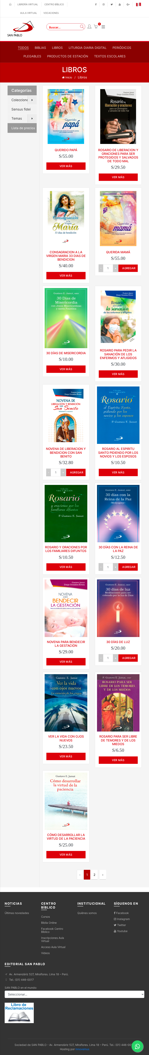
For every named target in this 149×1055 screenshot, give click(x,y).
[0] (96, 27)
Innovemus (82, 1049)
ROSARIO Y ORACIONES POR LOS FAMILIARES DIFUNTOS (66, 549)
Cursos (45, 916)
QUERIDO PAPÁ (66, 150)
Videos (45, 953)
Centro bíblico (54, 4)
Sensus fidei (21, 109)
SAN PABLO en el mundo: (21, 987)
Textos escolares (110, 56)
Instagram (123, 919)
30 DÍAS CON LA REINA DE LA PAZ (118, 549)
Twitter (121, 925)
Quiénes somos (87, 913)
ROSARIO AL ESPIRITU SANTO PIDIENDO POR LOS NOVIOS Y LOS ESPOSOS (118, 452)
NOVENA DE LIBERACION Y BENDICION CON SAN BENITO (66, 452)
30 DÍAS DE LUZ (118, 642)
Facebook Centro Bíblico (52, 930)
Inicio (68, 77)
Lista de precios (23, 128)
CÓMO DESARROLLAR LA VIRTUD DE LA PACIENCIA (66, 836)
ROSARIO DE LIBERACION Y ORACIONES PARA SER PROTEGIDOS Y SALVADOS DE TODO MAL (118, 155)
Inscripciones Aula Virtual (52, 939)
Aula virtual (28, 12)
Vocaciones (51, 12)
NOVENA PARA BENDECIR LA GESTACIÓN (66, 644)
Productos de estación (67, 56)
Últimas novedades (17, 913)
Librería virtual (27, 4)
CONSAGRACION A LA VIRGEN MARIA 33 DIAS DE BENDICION (66, 255)
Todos (23, 48)
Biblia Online (49, 922)
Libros (57, 48)
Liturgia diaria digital (88, 48)
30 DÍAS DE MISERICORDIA (66, 353)
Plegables (32, 56)
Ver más (66, 166)
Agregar (128, 268)
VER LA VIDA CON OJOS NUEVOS (66, 738)
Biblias (40, 48)
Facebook (122, 913)
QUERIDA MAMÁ (118, 252)
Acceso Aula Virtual (53, 947)
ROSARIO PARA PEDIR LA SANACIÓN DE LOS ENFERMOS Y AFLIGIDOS (118, 354)
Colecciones (20, 100)
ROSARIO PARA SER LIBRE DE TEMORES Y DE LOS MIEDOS (118, 740)
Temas (16, 118)
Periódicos (122, 48)
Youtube (121, 931)
